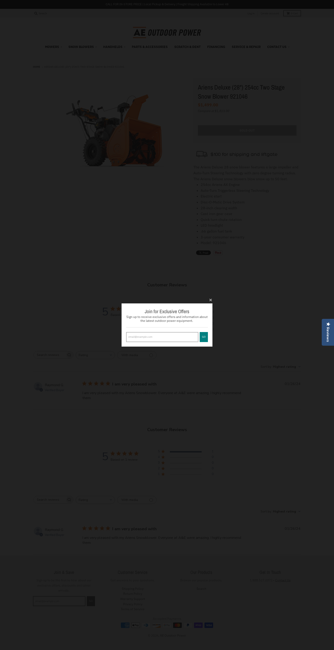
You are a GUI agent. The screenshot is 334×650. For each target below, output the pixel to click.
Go (204, 336)
